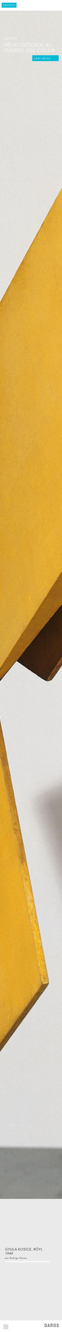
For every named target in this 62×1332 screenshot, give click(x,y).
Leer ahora (42, 58)
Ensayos (9, 5)
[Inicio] (52, 1326)
